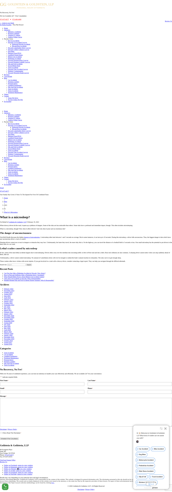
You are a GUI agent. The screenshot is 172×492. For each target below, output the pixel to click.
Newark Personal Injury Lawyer (18, 60)
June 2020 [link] (7, 326)
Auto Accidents (13, 89)
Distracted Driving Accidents (21, 44)
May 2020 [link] (7, 328)
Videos (6, 94)
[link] (27, 9)
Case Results (8, 76)
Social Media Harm (14, 66)
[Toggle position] (161, 428)
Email (2, 188)
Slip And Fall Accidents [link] (11, 363)
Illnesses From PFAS (14, 53)
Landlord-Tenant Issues (15, 55)
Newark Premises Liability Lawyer (19, 62)
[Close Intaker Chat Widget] (165, 428)
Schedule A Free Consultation (9, 438)
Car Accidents (12, 80)
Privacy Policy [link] (12, 429)
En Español (7, 101)
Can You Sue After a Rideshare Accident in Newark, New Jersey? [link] (24, 273)
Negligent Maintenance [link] (11, 358)
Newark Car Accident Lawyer (17, 42)
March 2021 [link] (8, 310)
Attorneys (7, 30)
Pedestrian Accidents (14, 58)
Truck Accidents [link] (9, 365)
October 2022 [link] (8, 303)
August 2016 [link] (8, 344)
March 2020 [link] (8, 332)
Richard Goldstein (13, 33)
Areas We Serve (13, 98)
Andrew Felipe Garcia (15, 37)
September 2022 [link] (9, 305)
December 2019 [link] (9, 337)
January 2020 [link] (8, 335)
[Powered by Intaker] (155, 487)
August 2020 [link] (8, 323)
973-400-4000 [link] (16, 19)
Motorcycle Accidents (15, 57)
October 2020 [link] (8, 319)
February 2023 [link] (8, 299)
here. (52, 483)
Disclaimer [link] (3, 429)
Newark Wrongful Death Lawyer (18, 73)
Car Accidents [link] (8, 354)
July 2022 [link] (7, 307)
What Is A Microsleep (11, 212)
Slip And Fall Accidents (15, 87)
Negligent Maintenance (15, 92)
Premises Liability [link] (9, 362)
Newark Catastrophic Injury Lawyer (19, 48)
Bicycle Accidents (13, 41)
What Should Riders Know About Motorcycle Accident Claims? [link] (24, 277)
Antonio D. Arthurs (14, 35)
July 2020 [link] (7, 324)
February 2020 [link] (8, 333)
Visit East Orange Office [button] (7, 460)
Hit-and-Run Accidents (19, 46)
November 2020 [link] (9, 317)
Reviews (6, 75)
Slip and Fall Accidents (15, 64)
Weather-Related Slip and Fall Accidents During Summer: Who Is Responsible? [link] (29, 280)
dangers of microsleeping (32, 237)
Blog (5, 78)
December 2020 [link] (9, 316)
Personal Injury (13, 83)
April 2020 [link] (7, 330)
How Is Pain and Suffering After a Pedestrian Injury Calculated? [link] (24, 275)
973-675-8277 (4, 191)
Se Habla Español (6, 25)
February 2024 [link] (8, 289)
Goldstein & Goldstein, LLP (17, 222)
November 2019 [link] (9, 339)
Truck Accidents (13, 67)
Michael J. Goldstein (14, 32)
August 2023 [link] (8, 294)
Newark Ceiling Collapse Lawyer (18, 49)
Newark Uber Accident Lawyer (18, 69)
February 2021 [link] (8, 312)
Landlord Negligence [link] (10, 356)
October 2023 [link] (8, 292)
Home (6, 28)
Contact (6, 96)
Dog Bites (11, 51)
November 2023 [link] (9, 290)
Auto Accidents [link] (9, 353)
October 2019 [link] (8, 341)
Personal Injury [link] (9, 360)
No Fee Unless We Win (15, 100)
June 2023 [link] (7, 296)
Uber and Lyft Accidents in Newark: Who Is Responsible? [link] (22, 278)
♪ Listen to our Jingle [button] (7, 23)
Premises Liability (13, 82)
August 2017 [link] (8, 342)
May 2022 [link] (7, 308)
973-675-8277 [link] (4, 19)
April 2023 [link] (7, 298)
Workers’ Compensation (15, 71)
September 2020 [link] (9, 321)
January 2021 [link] (8, 314)
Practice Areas (8, 39)
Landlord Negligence (14, 85)
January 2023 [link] (8, 301)
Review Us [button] (168, 21)
